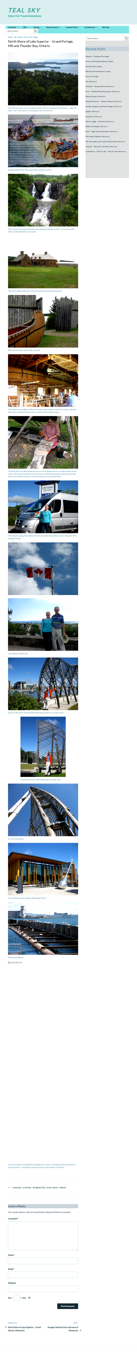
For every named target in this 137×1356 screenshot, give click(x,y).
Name (11, 1255)
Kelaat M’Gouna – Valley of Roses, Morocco (103, 101)
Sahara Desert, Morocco (95, 96)
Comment (13, 1218)
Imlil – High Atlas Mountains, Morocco (101, 131)
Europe (36, 27)
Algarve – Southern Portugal (97, 56)
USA (24, 27)
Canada (17, 1188)
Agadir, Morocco (92, 111)
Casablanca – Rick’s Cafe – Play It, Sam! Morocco (105, 151)
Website (12, 1283)
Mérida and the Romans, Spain (98, 71)
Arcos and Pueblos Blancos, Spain (99, 61)
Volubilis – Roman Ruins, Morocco (99, 86)
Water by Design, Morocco (96, 126)
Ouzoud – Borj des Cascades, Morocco (101, 146)
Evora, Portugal (91, 76)
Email (11, 1269)
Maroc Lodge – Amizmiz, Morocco (99, 121)
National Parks (56, 1188)
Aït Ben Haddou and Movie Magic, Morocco (103, 106)
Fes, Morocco (91, 81)
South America (52, 27)
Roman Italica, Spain (93, 66)
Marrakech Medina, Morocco (97, 136)
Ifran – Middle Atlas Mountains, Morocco (102, 91)
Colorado (12, 27)
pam (35, 37)
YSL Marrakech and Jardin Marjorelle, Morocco (105, 141)
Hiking (27, 1188)
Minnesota (39, 1188)
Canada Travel (71, 27)
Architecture (89, 27)
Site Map (105, 27)
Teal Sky (24, 10)
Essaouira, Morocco (93, 116)
